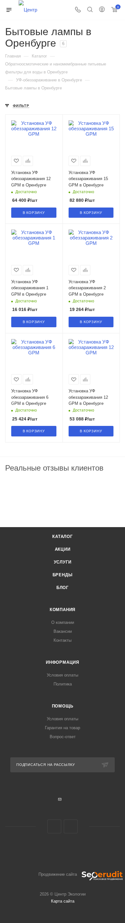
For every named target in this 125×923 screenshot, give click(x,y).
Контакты (62, 640)
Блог (62, 587)
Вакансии (63, 631)
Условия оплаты (62, 675)
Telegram (54, 826)
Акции (63, 549)
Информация (62, 662)
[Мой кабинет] (102, 10)
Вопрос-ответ (63, 736)
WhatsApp (71, 826)
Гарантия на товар (62, 727)
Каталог (62, 536)
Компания (62, 609)
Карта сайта (62, 901)
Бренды (63, 574)
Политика (63, 684)
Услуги (62, 562)
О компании (62, 622)
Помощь (62, 706)
